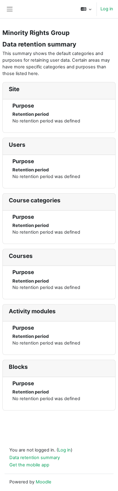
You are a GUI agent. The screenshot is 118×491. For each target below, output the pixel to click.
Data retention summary (34, 457)
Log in (106, 9)
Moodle (43, 482)
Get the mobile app (29, 465)
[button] (86, 9)
